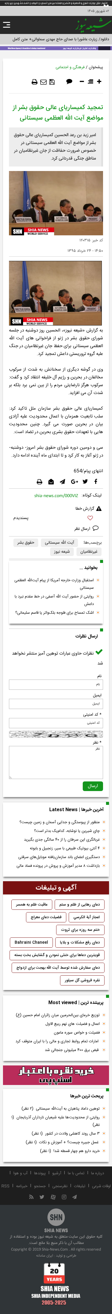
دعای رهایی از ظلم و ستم (79, 904)
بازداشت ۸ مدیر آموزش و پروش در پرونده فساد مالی (58, 866)
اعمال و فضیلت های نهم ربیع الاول (72, 1024)
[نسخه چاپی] (35, 82)
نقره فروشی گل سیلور (82, 980)
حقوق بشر (25, 542)
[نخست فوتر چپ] (56, 1283)
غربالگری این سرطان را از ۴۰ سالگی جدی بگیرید (62, 839)
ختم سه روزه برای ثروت (80, 930)
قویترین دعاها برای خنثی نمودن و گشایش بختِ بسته (57, 955)
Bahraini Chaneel (31, 942)
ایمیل (97, 695)
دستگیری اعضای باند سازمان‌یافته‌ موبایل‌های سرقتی (59, 857)
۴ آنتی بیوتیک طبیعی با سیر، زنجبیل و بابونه (65, 848)
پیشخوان (96, 67)
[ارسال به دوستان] (43, 82)
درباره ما (97, 1173)
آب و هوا (20, 1173)
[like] (56, 519)
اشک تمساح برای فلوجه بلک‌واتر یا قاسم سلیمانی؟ (54, 613)
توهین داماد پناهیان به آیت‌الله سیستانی (61, 1108)
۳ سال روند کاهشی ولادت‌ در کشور (66, 1133)
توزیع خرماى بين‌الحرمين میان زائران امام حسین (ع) (58, 1015)
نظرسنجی (59, 1186)
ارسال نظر (82, 529)
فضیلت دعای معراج (46, 917)
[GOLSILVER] (56, 1075)
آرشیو (56, 1173)
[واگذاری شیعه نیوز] (56, 47)
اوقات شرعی (101, 1186)
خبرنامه (21, 1186)
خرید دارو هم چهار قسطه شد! (70, 1151)
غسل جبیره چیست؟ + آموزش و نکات (63, 1142)
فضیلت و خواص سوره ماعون (77, 1032)
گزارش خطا (85, 508)
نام (99, 676)
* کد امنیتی (92, 714)
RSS (5, 1186)
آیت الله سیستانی (59, 542)
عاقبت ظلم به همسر (31, 904)
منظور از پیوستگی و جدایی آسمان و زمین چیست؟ (59, 822)
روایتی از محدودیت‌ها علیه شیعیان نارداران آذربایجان (55, 1121)
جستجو (40, 1186)
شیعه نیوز (62, 551)
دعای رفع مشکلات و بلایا (80, 942)
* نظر (97, 742)
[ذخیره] (52, 82)
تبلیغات (79, 1186)
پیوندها (40, 1173)
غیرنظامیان (89, 551)
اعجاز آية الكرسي (86, 917)
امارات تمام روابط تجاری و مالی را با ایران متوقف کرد (58, 1041)
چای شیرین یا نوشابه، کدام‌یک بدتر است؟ (67, 831)
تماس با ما (76, 1173)
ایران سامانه (44, 1256)
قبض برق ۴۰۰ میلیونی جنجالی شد (72, 1050)
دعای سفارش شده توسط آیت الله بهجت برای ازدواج (58, 967)
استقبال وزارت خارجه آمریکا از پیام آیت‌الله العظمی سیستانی (54, 584)
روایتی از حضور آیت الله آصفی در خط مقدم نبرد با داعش (54, 600)
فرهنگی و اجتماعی (70, 67)
